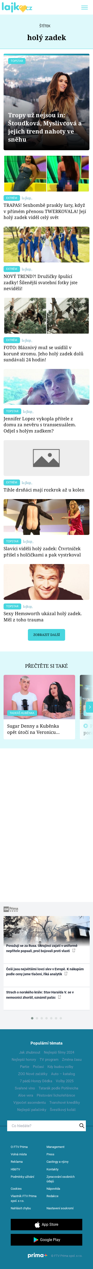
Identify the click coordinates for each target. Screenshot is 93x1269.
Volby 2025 (64, 1081)
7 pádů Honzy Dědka (36, 1081)
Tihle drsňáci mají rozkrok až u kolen (44, 490)
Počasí (38, 1067)
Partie (24, 1067)
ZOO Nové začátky (32, 1074)
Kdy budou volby (60, 1067)
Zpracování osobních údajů (60, 1179)
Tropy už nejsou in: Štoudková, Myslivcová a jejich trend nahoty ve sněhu (45, 127)
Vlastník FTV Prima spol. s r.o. (23, 1198)
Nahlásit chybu (21, 1208)
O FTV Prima (19, 1147)
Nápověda (53, 1188)
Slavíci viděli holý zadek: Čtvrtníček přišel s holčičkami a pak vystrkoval (42, 551)
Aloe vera (25, 1095)
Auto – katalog (63, 1074)
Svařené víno (25, 1088)
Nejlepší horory (24, 1059)
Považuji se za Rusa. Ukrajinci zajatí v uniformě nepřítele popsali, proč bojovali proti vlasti (42, 948)
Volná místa (19, 1154)
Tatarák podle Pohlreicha (58, 1088)
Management (55, 1147)
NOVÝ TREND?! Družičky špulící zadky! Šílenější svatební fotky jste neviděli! (41, 282)
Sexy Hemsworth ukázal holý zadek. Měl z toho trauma (43, 616)
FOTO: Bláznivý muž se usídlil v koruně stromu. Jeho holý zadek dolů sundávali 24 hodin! (43, 353)
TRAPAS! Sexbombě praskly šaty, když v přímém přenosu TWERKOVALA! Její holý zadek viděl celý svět (45, 211)
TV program (49, 1059)
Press (50, 1154)
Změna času (72, 1059)
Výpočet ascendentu (29, 1102)
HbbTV (15, 1169)
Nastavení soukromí (59, 1208)
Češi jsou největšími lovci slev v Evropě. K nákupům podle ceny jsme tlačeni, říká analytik (45, 971)
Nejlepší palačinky (31, 1110)
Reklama (17, 1161)
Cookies (16, 1188)
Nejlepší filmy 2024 (59, 1052)
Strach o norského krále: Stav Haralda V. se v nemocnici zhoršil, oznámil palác (40, 994)
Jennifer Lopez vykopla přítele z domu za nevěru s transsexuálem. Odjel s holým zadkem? (40, 425)
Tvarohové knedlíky (64, 1102)
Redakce (52, 1196)
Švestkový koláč (63, 1110)
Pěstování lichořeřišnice (56, 1095)
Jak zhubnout (29, 1052)
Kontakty (52, 1169)
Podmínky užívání (22, 1176)
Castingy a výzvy (57, 1161)
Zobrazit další (46, 635)
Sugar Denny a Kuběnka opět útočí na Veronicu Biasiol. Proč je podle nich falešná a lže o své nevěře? (35, 729)
